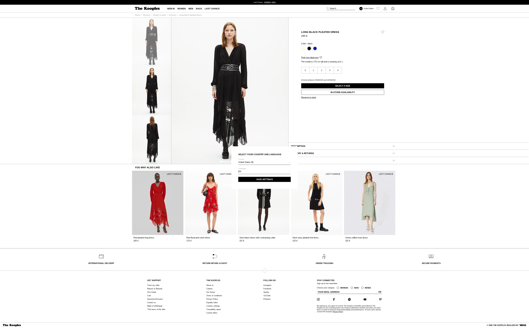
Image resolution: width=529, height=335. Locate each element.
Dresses (172, 15)
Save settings (264, 179)
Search (333, 8)
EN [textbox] (239, 171)
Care (149, 296)
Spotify (266, 292)
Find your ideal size (310, 57)
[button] (222, 161)
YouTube (266, 296)
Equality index (212, 302)
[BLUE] (315, 48)
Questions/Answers (155, 299)
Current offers (211, 313)
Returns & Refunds (154, 289)
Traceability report (213, 309)
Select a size (342, 86)
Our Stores (210, 292)
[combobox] (264, 162)
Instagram (267, 285)
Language (242, 170)
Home (137, 15)
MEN (274, 2)
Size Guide (151, 292)
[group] (229, 91)
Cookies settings (213, 306)
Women (146, 15)
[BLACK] (309, 48)
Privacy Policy (212, 299)
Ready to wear (159, 15)
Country (245, 160)
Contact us (151, 302)
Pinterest (267, 299)
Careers (209, 289)
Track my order (153, 285)
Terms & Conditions (214, 296)
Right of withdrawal (154, 306)
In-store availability (343, 92)
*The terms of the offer (156, 309)
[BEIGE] (303, 48)
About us (210, 285)
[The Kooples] (147, 8)
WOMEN (267, 2)
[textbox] (264, 162)
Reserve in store (308, 97)
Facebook (267, 289)
